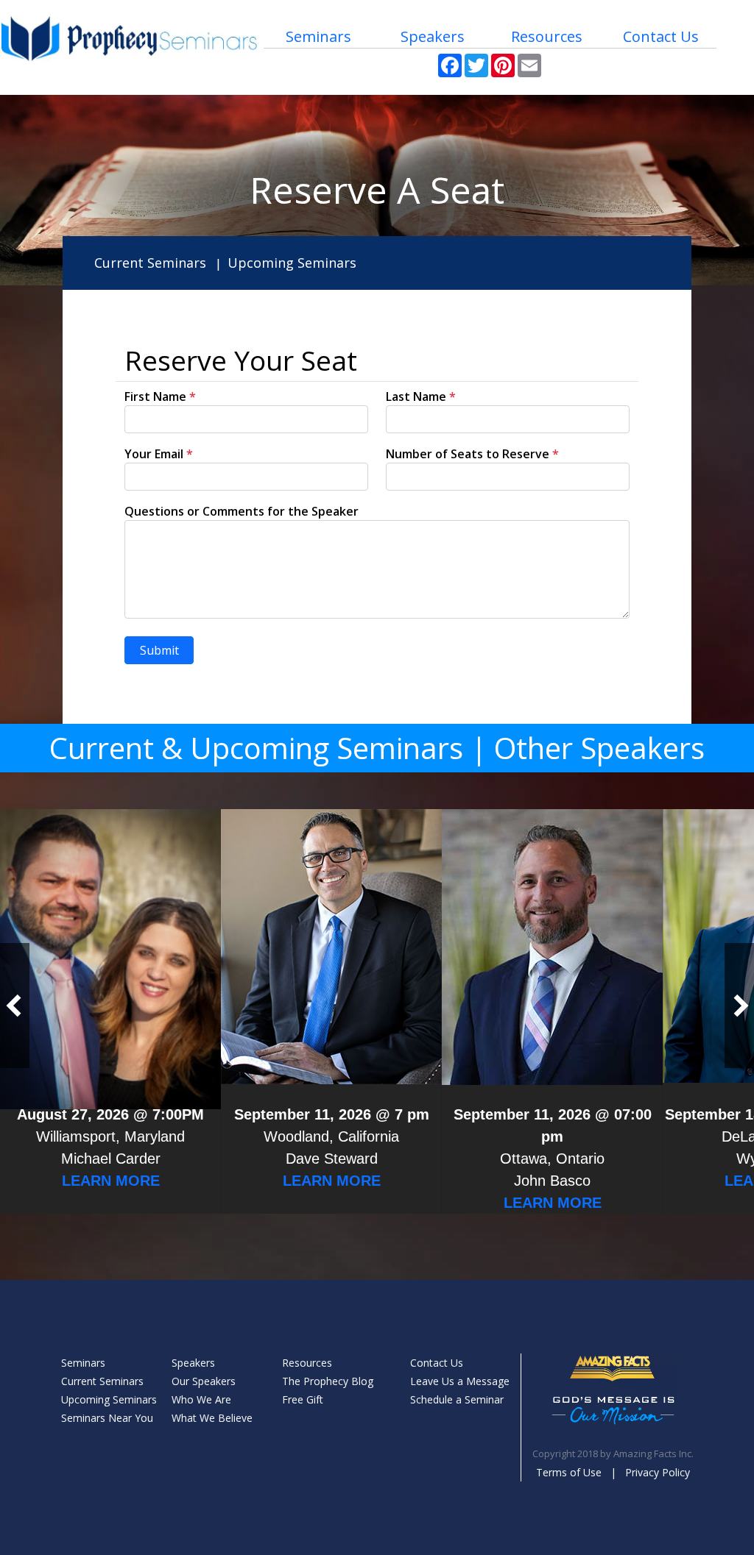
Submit (159, 650)
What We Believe (212, 1418)
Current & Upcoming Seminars (256, 747)
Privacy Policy (657, 1472)
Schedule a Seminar (457, 1399)
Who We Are (201, 1399)
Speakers (433, 36)
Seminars (318, 36)
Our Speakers (204, 1381)
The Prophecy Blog (327, 1381)
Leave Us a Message (460, 1381)
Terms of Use (569, 1472)
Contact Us (661, 36)
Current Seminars (150, 262)
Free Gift (302, 1399)
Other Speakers (599, 747)
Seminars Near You (107, 1418)
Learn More (111, 1181)
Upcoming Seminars (292, 262)
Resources (546, 36)
